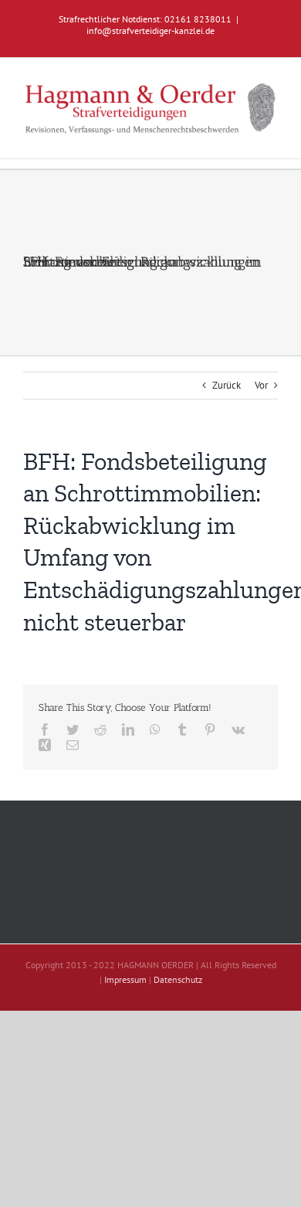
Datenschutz (178, 979)
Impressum (125, 979)
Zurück (226, 385)
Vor (261, 385)
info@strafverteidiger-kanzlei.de (150, 30)
